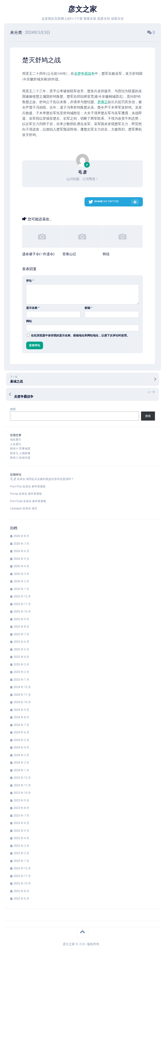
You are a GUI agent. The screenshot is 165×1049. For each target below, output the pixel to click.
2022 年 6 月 (21, 898)
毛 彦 (13, 479)
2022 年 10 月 (22, 883)
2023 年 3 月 (21, 845)
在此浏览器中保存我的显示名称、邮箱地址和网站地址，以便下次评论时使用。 (80, 335)
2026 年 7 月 (21, 543)
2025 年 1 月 (21, 679)
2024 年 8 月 (21, 717)
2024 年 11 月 (22, 694)
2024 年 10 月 (22, 702)
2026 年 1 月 (21, 589)
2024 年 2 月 (21, 762)
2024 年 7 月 (21, 725)
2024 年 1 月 (21, 770)
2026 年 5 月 (21, 558)
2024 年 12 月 (22, 687)
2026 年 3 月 (21, 573)
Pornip (14, 493)
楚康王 (102, 102)
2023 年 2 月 (21, 853)
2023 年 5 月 (21, 830)
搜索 (13, 409)
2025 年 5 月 (21, 649)
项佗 (34, 508)
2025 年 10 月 (22, 611)
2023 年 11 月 (22, 785)
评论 (30, 280)
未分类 (16, 32)
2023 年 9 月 (21, 800)
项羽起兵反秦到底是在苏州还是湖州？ (50, 479)
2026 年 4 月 (21, 566)
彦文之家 (82, 9)
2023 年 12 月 (22, 777)
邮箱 (88, 307)
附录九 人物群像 (20, 453)
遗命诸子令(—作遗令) (38, 254)
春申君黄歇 (39, 486)
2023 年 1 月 (21, 860)
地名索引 (15, 439)
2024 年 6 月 (21, 732)
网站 (29, 321)
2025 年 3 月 (21, 664)
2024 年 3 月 (21, 755)
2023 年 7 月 (21, 815)
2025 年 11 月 (22, 604)
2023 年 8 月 (21, 808)
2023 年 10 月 (22, 792)
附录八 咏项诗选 (20, 457)
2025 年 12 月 (22, 596)
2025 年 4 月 (21, 656)
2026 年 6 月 (21, 551)
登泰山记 (69, 254)
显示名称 (32, 307)
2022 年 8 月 (21, 891)
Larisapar (16, 508)
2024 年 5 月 (21, 740)
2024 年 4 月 (21, 747)
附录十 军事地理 (20, 448)
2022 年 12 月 (22, 868)
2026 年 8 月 (21, 536)
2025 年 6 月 (21, 641)
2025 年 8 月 (21, 626)
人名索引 (15, 444)
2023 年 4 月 (21, 838)
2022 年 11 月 (22, 876)
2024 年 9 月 (21, 709)
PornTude (16, 501)
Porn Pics (16, 486)
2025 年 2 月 (21, 672)
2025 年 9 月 (21, 619)
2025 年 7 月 (21, 634)
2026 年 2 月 (21, 581)
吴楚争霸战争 (84, 74)
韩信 (106, 254)
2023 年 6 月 (21, 823)
